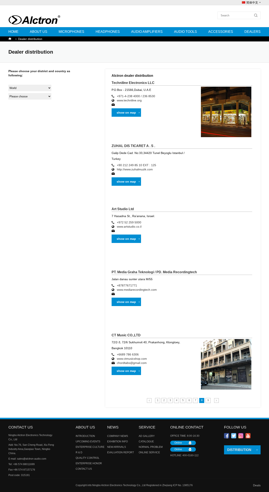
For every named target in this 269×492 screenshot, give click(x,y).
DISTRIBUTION (239, 450)
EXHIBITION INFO (117, 441)
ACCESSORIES (220, 31)
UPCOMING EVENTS (88, 441)
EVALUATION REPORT (120, 452)
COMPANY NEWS (117, 436)
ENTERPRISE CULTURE (90, 447)
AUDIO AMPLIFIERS (147, 31)
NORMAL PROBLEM (151, 447)
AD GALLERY (147, 436)
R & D (79, 452)
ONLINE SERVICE (149, 452)
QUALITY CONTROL (87, 457)
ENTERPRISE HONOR (89, 463)
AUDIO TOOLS (185, 31)
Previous (149, 400)
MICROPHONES (71, 31)
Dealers (252, 31)
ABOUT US (38, 31)
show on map (126, 112)
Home (13, 31)
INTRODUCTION (85, 436)
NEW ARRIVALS (116, 447)
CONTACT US (84, 468)
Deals (257, 485)
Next (216, 400)
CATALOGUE (146, 441)
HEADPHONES (108, 31)
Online (178, 442)
